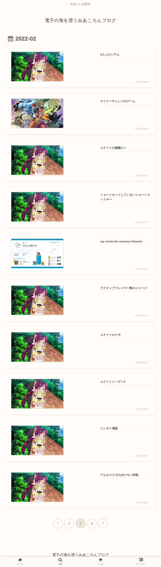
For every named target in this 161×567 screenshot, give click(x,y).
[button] (146, 420)
